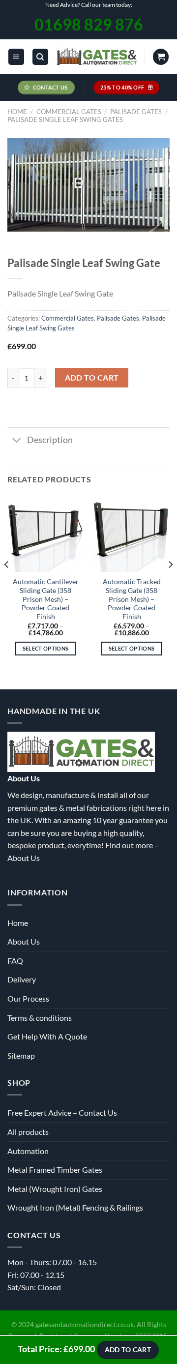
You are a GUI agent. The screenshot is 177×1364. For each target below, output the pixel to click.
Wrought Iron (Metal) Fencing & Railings (75, 1207)
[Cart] (161, 57)
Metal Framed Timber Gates (54, 1169)
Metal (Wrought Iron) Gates (54, 1188)
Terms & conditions (39, 1017)
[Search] (40, 57)
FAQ (15, 960)
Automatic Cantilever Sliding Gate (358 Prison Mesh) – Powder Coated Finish (46, 599)
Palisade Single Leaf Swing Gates (65, 119)
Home (17, 112)
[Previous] (7, 584)
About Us (23, 857)
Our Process (28, 998)
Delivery (21, 979)
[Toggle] (17, 440)
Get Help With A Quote (47, 1036)
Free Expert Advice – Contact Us (62, 1112)
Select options (46, 648)
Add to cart (92, 377)
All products (28, 1131)
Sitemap (21, 1055)
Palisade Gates (136, 112)
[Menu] (16, 57)
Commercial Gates (68, 112)
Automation (28, 1151)
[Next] (170, 584)
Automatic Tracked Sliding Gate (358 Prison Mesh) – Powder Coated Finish (132, 599)
